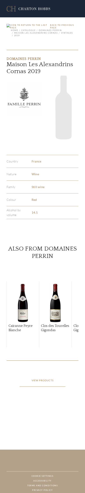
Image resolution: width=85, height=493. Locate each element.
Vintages (67, 33)
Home (14, 30)
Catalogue (28, 30)
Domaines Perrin (50, 30)
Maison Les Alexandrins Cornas (36, 33)
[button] (28, 9)
